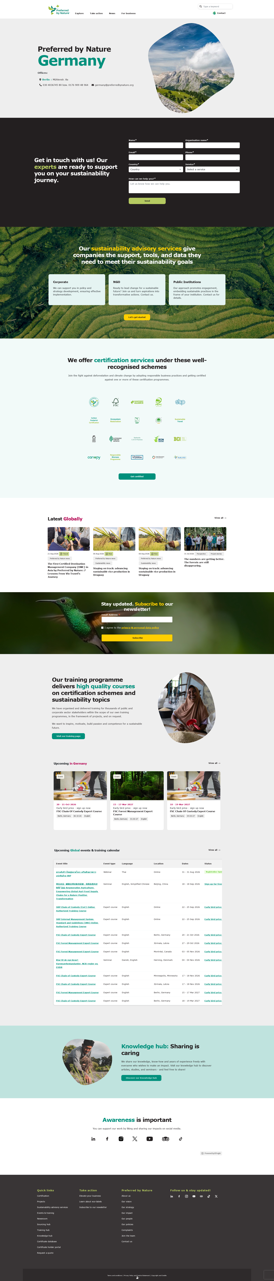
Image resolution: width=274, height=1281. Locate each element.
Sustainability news (102, 563)
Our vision (127, 1201)
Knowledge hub (44, 1236)
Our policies (127, 1224)
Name (132, 140)
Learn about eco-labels (90, 1201)
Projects (41, 1201)
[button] (56, 1190)
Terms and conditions (114, 1275)
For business (128, 13)
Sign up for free (213, 884)
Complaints (127, 1230)
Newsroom (42, 1218)
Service (189, 164)
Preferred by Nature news (60, 558)
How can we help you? (141, 179)
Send (147, 201)
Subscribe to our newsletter (93, 1207)
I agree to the (113, 627)
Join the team (128, 1236)
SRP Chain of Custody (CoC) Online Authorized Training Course (75, 909)
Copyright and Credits (159, 1275)
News (112, 13)
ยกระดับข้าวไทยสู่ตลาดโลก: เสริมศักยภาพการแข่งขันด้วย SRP (76, 874)
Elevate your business (90, 1196)
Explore (79, 13)
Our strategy (128, 1207)
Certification (43, 1196)
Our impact (127, 1213)
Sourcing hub (43, 1224)
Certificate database (47, 1241)
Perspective (201, 554)
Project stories (216, 554)
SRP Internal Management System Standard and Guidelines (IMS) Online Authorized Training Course (77, 923)
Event (60, 777)
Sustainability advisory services (52, 1207)
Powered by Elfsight (213, 1153)
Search (200, 6)
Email (132, 152)
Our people (127, 1218)
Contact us (127, 1241)
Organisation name (196, 140)
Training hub (43, 1230)
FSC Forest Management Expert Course (77, 943)
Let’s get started (137, 317)
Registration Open (214, 872)
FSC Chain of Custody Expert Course (79, 811)
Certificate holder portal (49, 1247)
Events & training (45, 1213)
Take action (96, 13)
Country (133, 164)
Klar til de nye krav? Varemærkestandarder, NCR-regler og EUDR (77, 963)
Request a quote (45, 1253)
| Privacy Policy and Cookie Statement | (137, 1275)
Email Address (111, 614)
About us (126, 1196)
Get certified (137, 476)
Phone (188, 152)
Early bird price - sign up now (221, 907)
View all (219, 518)
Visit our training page (68, 736)
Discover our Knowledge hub (141, 1078)
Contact (221, 13)
